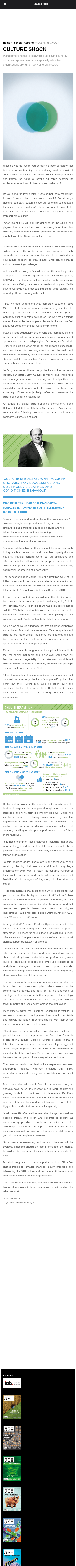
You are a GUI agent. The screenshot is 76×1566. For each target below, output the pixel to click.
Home (6, 42)
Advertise (8, 1375)
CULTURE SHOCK (25, 49)
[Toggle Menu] (5, 4)
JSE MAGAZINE (38, 4)
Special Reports (24, 42)
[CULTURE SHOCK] (39, 158)
